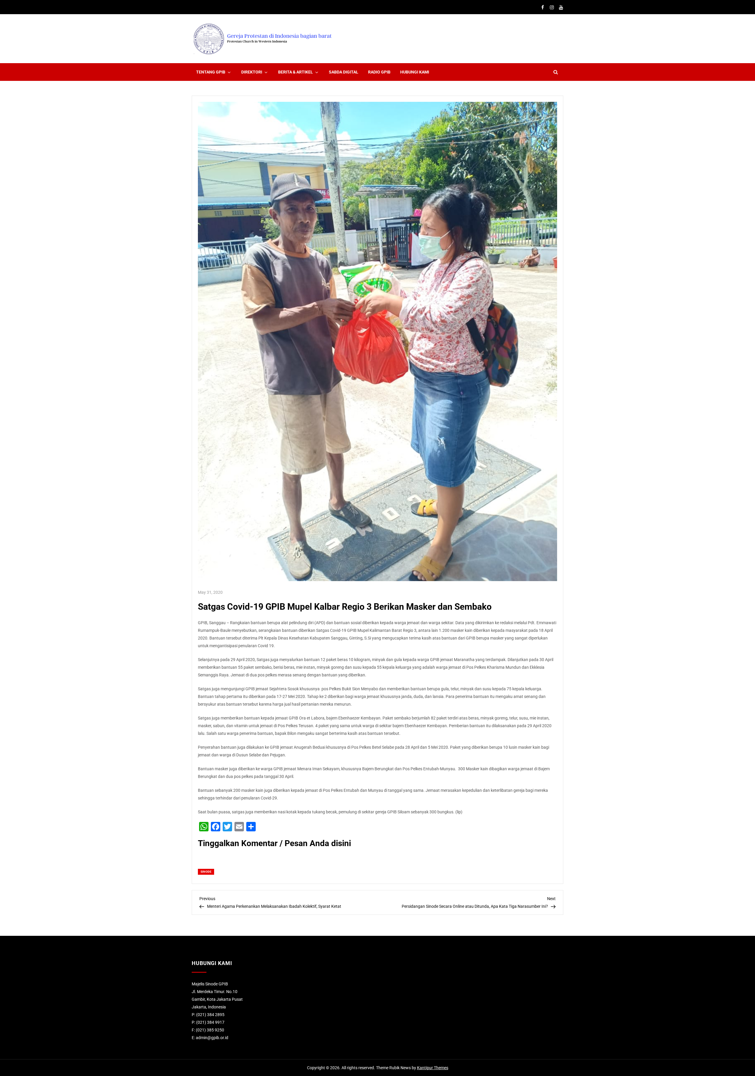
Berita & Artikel (295, 72)
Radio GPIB (379, 72)
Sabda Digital (343, 72)
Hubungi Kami (414, 72)
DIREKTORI (251, 72)
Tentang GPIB (210, 72)
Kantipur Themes (432, 1067)
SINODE (206, 871)
